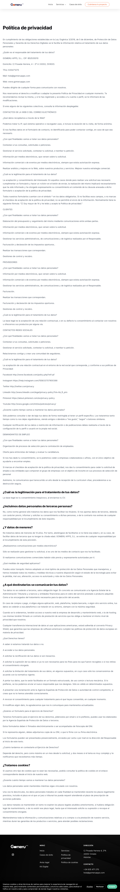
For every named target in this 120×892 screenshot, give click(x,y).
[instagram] (13, 854)
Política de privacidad (66, 856)
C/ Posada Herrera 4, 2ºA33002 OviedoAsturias (95, 853)
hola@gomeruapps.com (94, 872)
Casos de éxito (75, 4)
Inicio (50, 4)
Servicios (65, 850)
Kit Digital (44, 866)
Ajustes (90, 886)
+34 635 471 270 (91, 869)
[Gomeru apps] (17, 4)
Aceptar (112, 887)
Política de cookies (69, 862)
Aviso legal (44, 862)
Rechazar (100, 887)
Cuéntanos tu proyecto (97, 4)
